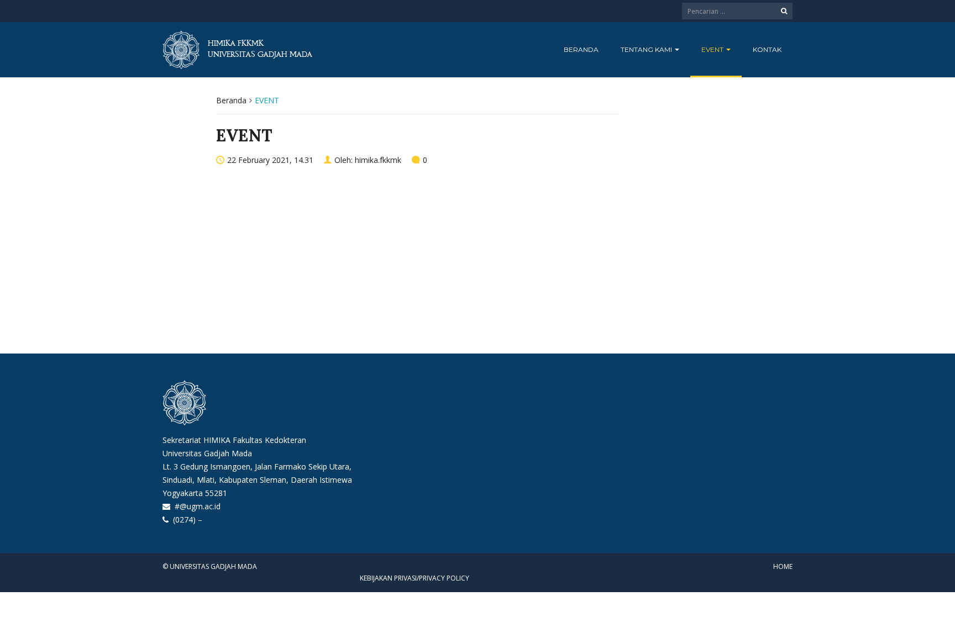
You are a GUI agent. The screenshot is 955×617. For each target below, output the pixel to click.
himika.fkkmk (378, 160)
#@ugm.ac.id (198, 506)
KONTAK (767, 49)
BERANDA (581, 49)
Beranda (231, 100)
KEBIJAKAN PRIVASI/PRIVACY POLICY (414, 578)
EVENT (713, 49)
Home (783, 566)
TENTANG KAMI (647, 49)
